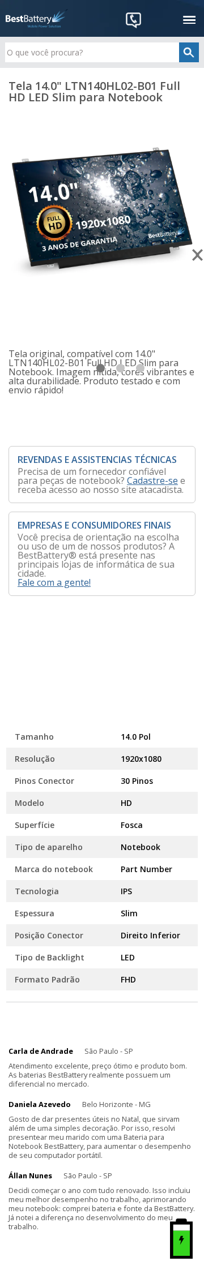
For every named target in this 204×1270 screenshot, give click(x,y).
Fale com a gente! (54, 582)
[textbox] (102, 52)
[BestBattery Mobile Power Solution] (37, 18)
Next (198, 255)
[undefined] (102, 211)
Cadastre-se (152, 480)
